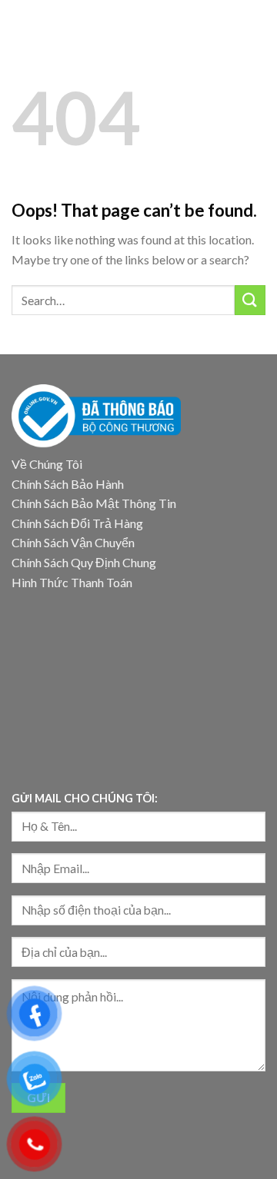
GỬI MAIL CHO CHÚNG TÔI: (85, 798)
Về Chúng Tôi (47, 464)
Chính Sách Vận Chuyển (73, 542)
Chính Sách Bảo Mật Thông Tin (94, 503)
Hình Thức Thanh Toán (72, 582)
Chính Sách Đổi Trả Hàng (77, 523)
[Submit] (250, 300)
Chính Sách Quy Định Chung (84, 562)
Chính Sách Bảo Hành (68, 484)
